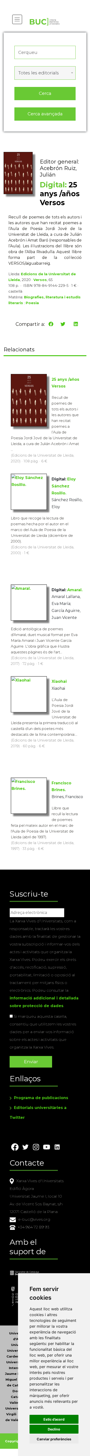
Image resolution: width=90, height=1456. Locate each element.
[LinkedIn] (75, 324)
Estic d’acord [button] (54, 1419)
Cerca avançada (45, 114)
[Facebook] (51, 324)
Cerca (45, 93)
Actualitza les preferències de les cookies (45, 3)
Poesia (32, 303)
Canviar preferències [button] (54, 1439)
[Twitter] (63, 324)
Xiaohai (59, 681)
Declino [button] (54, 1429)
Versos (40, 279)
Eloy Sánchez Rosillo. (64, 486)
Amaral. (75, 590)
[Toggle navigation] (17, 19)
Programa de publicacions (41, 1097)
